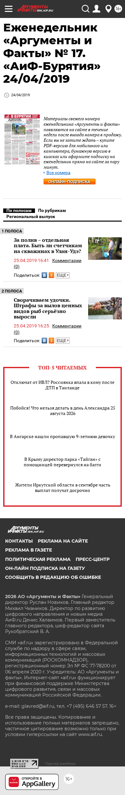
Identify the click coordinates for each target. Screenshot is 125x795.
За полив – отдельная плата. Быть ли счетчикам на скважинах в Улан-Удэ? (48, 245)
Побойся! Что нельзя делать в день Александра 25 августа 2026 (62, 410)
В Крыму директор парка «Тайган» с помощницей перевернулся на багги (62, 461)
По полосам (19, 210)
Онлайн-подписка (69, 181)
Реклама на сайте (63, 541)
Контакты (19, 541)
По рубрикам (52, 210)
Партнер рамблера (60, 763)
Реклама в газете (28, 550)
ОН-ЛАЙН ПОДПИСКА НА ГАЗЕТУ (45, 568)
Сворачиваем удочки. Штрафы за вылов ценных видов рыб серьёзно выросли (48, 308)
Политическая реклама (38, 559)
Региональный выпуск (30, 216)
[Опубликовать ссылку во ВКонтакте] (44, 275)
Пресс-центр (93, 559)
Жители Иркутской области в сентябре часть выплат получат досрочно (62, 487)
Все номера (58, 172)
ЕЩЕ (62, 275)
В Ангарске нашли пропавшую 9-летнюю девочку (62, 436)
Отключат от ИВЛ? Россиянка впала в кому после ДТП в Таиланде (62, 384)
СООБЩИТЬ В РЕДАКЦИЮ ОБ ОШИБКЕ (53, 577)
